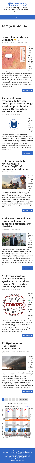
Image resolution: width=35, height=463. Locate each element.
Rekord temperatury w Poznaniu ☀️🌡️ (15, 38)
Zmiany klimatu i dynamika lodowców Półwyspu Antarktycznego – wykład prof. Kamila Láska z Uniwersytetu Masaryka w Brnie (17, 105)
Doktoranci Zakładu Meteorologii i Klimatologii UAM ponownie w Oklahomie (16, 165)
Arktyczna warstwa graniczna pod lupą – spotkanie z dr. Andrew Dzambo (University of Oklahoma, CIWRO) (15, 281)
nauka (23, 42)
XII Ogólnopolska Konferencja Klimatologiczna (12, 346)
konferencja (26, 351)
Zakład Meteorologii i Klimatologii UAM (17, 4)
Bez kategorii (20, 351)
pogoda (27, 42)
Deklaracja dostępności (17, 460)
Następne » (23, 399)
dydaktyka (19, 42)
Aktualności (13, 42)
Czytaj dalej (26, 90)
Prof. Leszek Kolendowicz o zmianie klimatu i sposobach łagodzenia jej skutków (17, 222)
